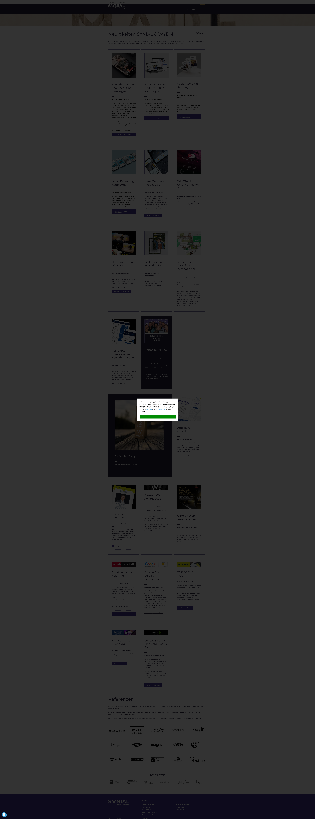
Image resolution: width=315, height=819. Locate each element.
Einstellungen (162, 409)
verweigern (149, 409)
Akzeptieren (158, 417)
